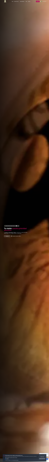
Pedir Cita (38, 1)
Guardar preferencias (42, 458)
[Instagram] (40, 1)
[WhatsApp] (41, 1)
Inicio (12, 1)
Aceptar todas (42, 456)
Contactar (7, 236)
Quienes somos (16, 1)
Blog (26, 1)
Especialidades (22, 1)
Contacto (29, 1)
